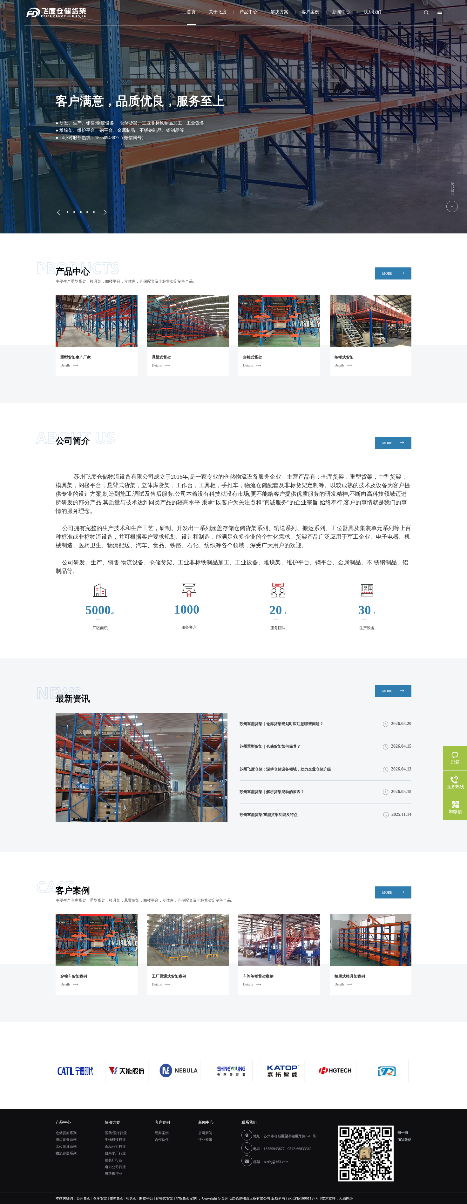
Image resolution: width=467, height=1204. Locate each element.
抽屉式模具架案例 (350, 976)
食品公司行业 (115, 1146)
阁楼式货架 (344, 357)
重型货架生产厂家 (75, 357)
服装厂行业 (113, 1160)
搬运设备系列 (66, 1139)
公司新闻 (205, 1133)
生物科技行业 (115, 1139)
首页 (191, 12)
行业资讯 (205, 1139)
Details (65, 365)
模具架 (131, 1198)
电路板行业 (113, 1173)
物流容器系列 (66, 1153)
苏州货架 (84, 1198)
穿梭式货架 (252, 357)
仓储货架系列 (66, 1133)
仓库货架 (100, 1198)
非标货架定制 (186, 1198)
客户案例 (310, 12)
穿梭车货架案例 (73, 976)
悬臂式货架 (161, 357)
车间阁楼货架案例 (258, 976)
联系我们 (372, 12)
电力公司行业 (115, 1167)
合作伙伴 (162, 1139)
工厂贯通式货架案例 (169, 976)
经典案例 (162, 1133)
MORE (387, 273)
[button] (60, 212)
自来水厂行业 (115, 1153)
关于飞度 (218, 12)
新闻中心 (341, 12)
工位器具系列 (66, 1146)
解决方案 (279, 12)
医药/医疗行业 (116, 1133)
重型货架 (117, 1198)
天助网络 (346, 1198)
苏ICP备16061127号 (303, 1198)
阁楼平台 (146, 1198)
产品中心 (248, 12)
